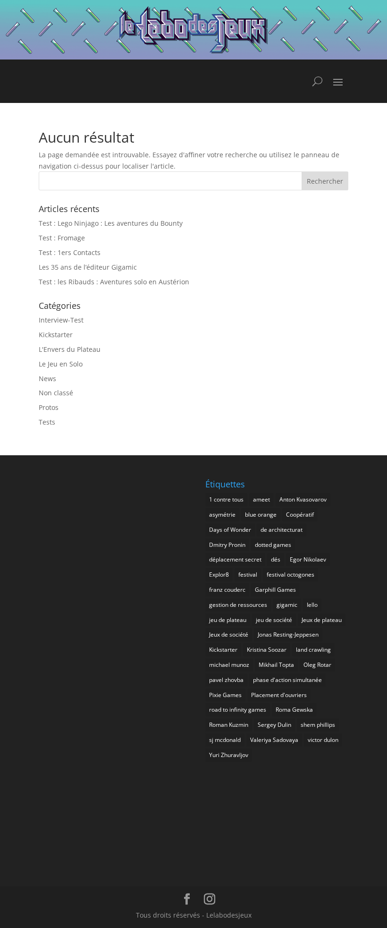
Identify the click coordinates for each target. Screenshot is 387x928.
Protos (49, 407)
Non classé (56, 392)
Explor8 (219, 574)
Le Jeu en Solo (61, 363)
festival (247, 574)
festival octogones (290, 574)
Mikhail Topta (276, 665)
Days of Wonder (230, 530)
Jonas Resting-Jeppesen (288, 634)
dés (275, 559)
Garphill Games (275, 590)
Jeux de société (228, 634)
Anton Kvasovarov (303, 499)
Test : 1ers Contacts (70, 252)
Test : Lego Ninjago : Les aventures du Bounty (111, 223)
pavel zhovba (226, 680)
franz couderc (227, 590)
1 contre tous (226, 499)
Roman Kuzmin (228, 725)
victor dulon (323, 740)
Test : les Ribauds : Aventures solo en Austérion (114, 281)
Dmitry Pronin (227, 545)
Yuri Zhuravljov (228, 755)
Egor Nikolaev (308, 559)
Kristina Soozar (266, 650)
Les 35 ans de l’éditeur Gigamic (88, 267)
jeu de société (274, 620)
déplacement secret (235, 559)
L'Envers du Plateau (70, 349)
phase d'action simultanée (287, 680)
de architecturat (282, 530)
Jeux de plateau (322, 620)
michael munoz (229, 665)
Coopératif (300, 515)
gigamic (287, 605)
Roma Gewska (294, 710)
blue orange (261, 515)
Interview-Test (61, 319)
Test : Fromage (62, 237)
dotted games (273, 545)
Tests (47, 421)
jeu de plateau (227, 620)
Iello (312, 605)
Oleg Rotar (317, 665)
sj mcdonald (225, 740)
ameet (261, 499)
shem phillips (318, 725)
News (47, 378)
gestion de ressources (238, 605)
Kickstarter (56, 334)
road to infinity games (237, 710)
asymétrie (222, 515)
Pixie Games (225, 695)
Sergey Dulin (274, 725)
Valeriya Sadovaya (274, 740)
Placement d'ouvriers (279, 695)
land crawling (313, 650)
